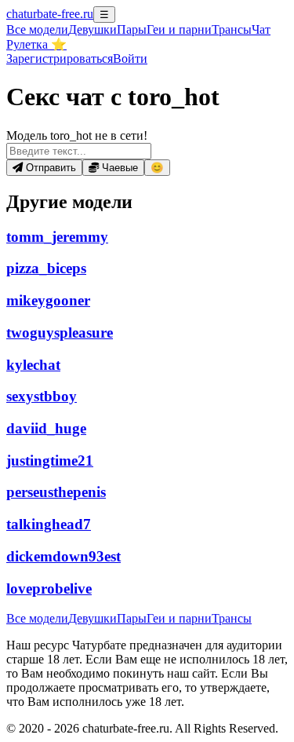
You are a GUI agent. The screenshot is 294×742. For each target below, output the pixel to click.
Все (37, 29)
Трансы (232, 29)
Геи (179, 29)
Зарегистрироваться (59, 58)
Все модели (37, 618)
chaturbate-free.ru (49, 13)
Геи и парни (179, 618)
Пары (132, 29)
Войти (130, 58)
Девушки (92, 29)
